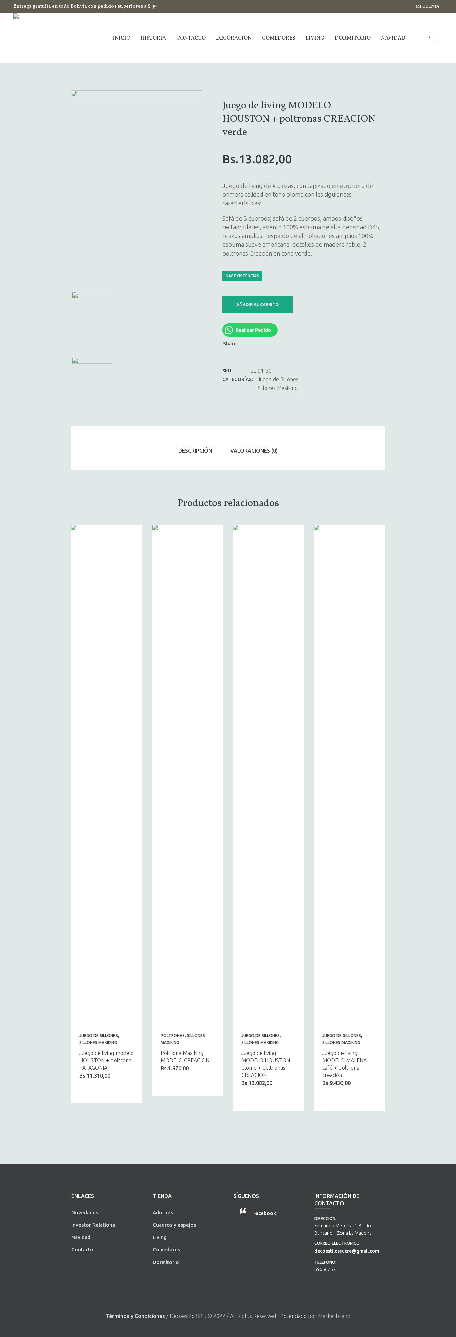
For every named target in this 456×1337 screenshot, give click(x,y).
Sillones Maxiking (278, 388)
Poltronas (173, 1035)
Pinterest (264, 343)
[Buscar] (434, 38)
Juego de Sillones (278, 379)
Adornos (163, 1212)
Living (160, 1237)
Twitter (255, 343)
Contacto (82, 1249)
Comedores (166, 1249)
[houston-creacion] (136, 188)
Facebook (247, 343)
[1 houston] (92, 386)
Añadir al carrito (257, 304)
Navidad (80, 1237)
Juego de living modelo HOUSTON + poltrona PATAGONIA (106, 1060)
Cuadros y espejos (174, 1225)
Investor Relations (93, 1225)
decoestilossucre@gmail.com (346, 1251)
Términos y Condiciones (135, 1316)
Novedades (84, 1212)
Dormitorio (166, 1262)
